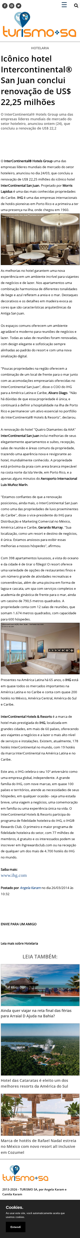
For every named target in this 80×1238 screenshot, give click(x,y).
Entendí (15, 1227)
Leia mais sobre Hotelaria (19, 943)
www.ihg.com (14, 875)
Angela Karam (30, 887)
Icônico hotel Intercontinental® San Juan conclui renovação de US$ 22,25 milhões (36, 80)
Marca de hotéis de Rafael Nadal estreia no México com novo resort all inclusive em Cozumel (38, 1146)
